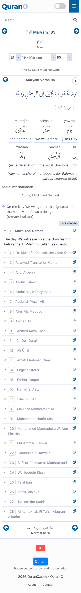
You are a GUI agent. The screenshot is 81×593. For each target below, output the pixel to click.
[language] (5, 80)
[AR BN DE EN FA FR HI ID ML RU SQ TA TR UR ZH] (15, 57)
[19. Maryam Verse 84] (4, 31)
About (32, 584)
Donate (40, 561)
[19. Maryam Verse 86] (76, 31)
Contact (48, 584)
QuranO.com (37, 576)
